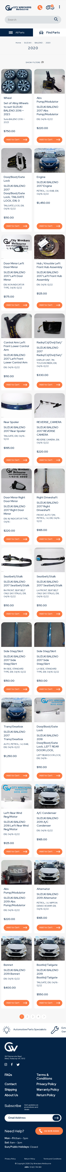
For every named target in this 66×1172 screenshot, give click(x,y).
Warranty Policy (48, 1090)
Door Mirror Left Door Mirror (14, 265)
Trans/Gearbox (13, 726)
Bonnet (8, 965)
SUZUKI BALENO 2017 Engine (47, 184)
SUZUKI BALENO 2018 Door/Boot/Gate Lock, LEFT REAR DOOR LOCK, (48, 743)
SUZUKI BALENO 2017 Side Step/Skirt (14, 660)
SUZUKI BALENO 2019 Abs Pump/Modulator (14, 901)
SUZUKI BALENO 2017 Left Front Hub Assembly (49, 275)
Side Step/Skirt (13, 651)
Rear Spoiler (11, 422)
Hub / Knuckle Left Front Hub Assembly (49, 265)
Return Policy (46, 1095)
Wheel (8, 98)
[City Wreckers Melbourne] (18, 7)
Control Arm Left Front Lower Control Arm (16, 346)
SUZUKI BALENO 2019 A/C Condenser (47, 821)
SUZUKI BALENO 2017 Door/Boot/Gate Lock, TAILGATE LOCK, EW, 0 (14, 193)
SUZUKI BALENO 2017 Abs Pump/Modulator (47, 110)
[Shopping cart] (59, 8)
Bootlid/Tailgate (47, 965)
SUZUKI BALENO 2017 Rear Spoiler (14, 429)
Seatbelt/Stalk (13, 576)
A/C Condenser (46, 813)
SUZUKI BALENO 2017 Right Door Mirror (14, 510)
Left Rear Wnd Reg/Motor (13, 814)
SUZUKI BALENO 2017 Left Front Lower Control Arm (15, 358)
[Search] (56, 20)
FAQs (8, 1075)
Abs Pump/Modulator (47, 99)
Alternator (43, 889)
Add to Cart (12, 139)
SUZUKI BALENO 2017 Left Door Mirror (14, 275)
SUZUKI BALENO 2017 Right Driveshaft (47, 506)
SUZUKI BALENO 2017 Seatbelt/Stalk (16, 583)
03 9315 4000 (51, 1131)
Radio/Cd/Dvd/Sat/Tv (51, 342)
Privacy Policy (46, 1084)
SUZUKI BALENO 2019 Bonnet (14, 971)
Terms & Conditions (44, 1077)
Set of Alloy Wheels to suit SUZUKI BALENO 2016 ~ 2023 (16, 108)
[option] (26, 1030)
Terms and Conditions (52, 1159)
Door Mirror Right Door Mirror (14, 499)
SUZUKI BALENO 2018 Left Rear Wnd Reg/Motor (16, 825)
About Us (11, 1095)
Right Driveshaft (47, 497)
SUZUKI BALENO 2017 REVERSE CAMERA (47, 430)
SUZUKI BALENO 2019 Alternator (47, 896)
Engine (41, 177)
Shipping (11, 1090)
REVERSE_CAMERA (49, 422)
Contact (11, 1084)
